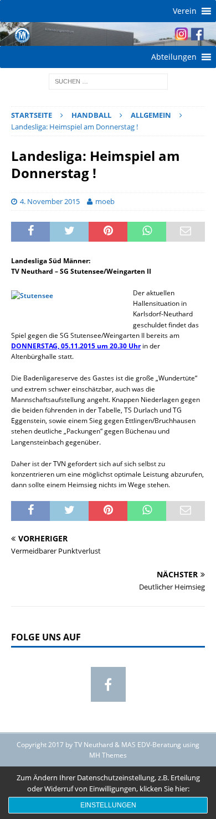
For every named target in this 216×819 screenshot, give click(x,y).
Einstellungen (108, 805)
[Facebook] (108, 684)
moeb (105, 201)
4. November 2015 (50, 201)
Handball (91, 115)
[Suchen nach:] (108, 81)
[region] (108, 34)
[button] (185, 11)
